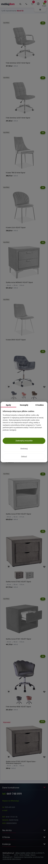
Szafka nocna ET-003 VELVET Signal (18, 514)
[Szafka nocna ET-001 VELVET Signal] (24, 619)
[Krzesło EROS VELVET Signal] (24, 320)
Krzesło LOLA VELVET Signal (15, 227)
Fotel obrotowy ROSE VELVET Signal (18, 707)
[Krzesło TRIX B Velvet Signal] (24, 152)
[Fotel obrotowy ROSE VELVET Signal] (24, 676)
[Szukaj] (20, 4)
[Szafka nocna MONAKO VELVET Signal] (24, 262)
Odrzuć (24, 457)
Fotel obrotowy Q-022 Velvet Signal (18, 63)
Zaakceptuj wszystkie (24, 441)
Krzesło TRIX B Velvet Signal (15, 173)
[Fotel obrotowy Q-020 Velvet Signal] (24, 98)
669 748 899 (14, 793)
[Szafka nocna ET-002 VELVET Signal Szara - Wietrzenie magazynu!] (24, 741)
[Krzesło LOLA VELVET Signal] (24, 207)
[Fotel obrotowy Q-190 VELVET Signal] (24, 371)
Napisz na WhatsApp (10, 801)
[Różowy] (24, 395)
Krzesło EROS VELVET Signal (16, 340)
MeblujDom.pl (8, 853)
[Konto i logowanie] (38, 4)
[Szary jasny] (29, 575)
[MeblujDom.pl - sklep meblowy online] (8, 4)
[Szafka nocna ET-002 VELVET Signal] (24, 551)
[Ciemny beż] (34, 395)
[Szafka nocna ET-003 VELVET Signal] (24, 494)
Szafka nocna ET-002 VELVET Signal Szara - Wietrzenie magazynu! (21, 762)
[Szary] (13, 395)
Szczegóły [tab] (24, 405)
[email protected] (14, 810)
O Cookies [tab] (39, 405)
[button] (40, 10)
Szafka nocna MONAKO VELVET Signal (19, 282)
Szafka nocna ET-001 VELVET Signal (18, 639)
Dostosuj (24, 449)
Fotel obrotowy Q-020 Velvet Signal (18, 118)
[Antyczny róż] (29, 700)
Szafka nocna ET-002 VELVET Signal (18, 582)
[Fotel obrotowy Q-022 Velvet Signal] (24, 43)
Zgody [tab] (8, 405)
